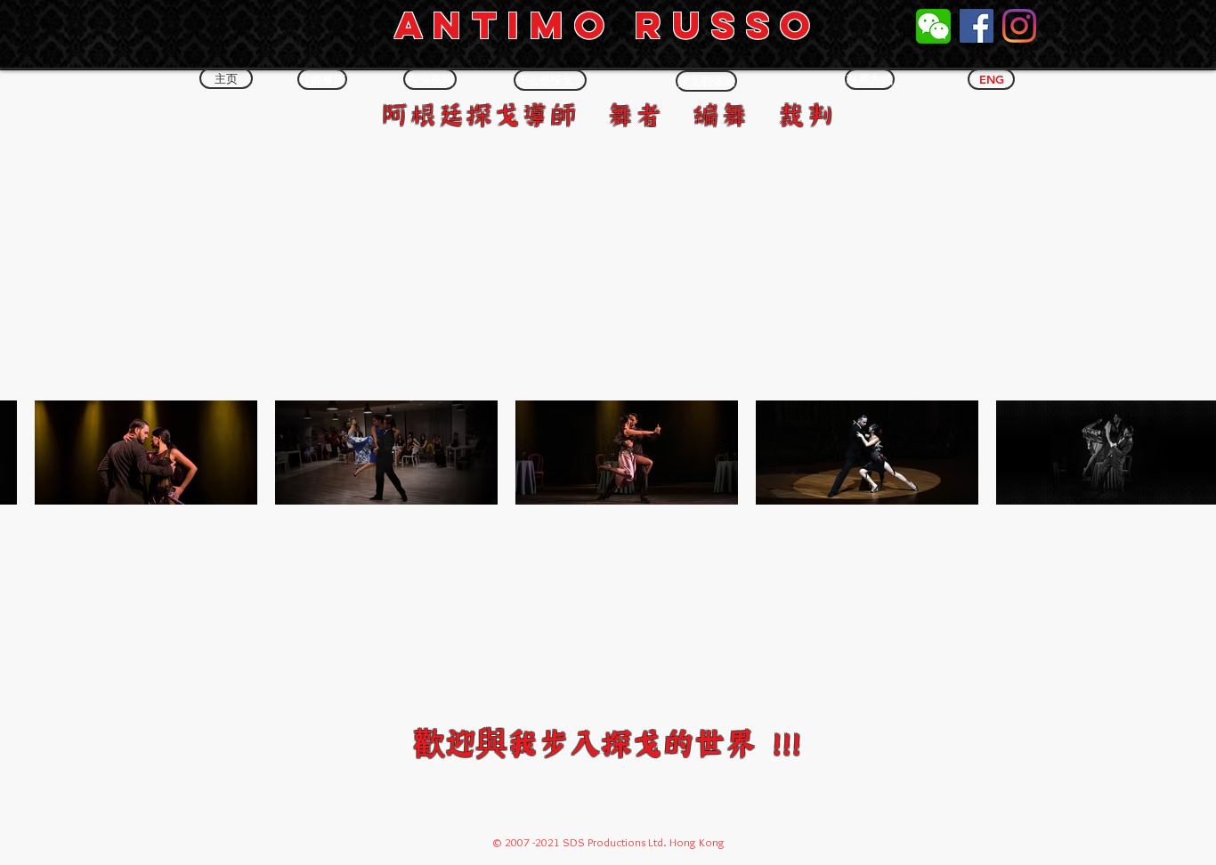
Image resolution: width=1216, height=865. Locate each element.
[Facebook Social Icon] (976, 26)
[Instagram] (1019, 26)
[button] (226, 78)
